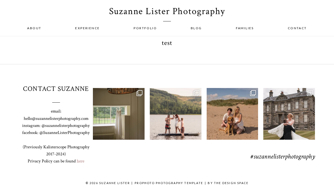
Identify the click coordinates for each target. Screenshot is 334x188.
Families (245, 28)
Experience (87, 28)
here (80, 161)
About (34, 28)
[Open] (119, 114)
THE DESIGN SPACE (231, 183)
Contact (297, 28)
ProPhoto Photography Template (169, 183)
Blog (196, 28)
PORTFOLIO (145, 28)
